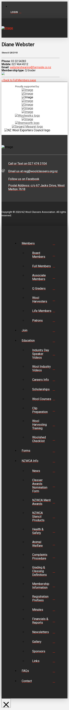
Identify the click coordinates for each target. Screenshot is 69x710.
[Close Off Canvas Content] (6, 703)
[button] (64, 28)
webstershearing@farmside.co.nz (30, 67)
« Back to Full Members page (19, 80)
